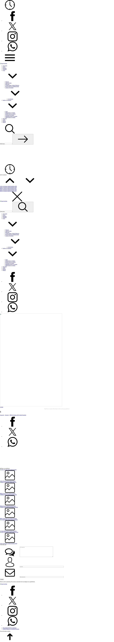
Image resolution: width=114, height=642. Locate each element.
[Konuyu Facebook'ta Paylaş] (12, 426)
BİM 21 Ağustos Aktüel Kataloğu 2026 (8, 188)
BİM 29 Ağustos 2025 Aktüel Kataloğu (18, 415)
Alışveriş (7, 415)
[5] (31, 406)
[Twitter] (12, 30)
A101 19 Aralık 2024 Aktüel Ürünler (7, 481)
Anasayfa (2, 415)
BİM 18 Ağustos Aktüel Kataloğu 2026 (8, 191)
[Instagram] (12, 41)
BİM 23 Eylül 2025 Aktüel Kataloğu (7, 493)
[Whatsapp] (12, 51)
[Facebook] (12, 20)
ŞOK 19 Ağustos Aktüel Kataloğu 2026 (8, 189)
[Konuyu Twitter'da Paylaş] (12, 436)
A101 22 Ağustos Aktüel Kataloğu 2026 (8, 186)
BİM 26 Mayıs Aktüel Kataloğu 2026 (8, 506)
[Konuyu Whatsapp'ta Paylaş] (12, 446)
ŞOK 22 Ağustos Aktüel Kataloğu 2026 (8, 187)
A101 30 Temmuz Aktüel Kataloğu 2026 (8, 543)
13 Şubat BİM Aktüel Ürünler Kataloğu (8, 531)
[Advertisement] (57, 154)
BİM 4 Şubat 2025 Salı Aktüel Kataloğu (8, 518)
